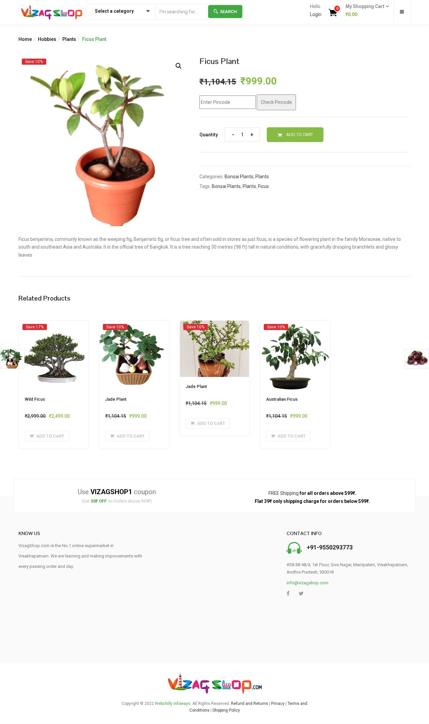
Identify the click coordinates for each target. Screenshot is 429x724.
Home (25, 39)
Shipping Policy (226, 710)
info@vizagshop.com (307, 582)
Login (315, 14)
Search (228, 11)
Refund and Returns (249, 703)
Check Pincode (276, 102)
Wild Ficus (35, 399)
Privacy (278, 703)
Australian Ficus (282, 399)
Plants (69, 39)
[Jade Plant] (134, 326)
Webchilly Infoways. (173, 703)
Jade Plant (115, 399)
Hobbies (47, 39)
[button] (365, 11)
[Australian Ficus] (294, 326)
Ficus (263, 186)
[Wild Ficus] (53, 326)
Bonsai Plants (239, 176)
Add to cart (299, 134)
